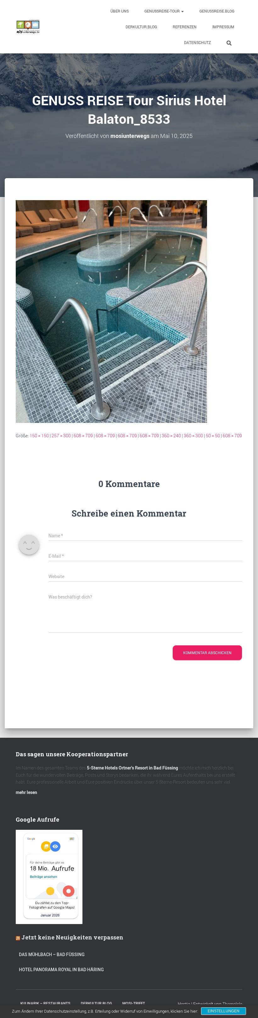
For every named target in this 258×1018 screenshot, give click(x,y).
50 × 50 (213, 436)
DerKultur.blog (141, 26)
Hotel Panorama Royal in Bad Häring (61, 969)
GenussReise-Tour (162, 11)
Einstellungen (223, 1011)
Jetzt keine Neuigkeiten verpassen (72, 937)
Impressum (223, 26)
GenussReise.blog (216, 11)
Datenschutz (197, 42)
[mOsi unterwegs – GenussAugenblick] (28, 27)
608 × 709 (83, 436)
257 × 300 (61, 436)
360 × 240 (171, 436)
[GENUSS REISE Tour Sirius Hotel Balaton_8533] (111, 311)
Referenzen (185, 26)
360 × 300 (193, 436)
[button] (182, 11)
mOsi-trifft (133, 1003)
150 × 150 (39, 436)
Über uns (119, 11)
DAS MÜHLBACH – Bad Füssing (52, 954)
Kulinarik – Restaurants (45, 1003)
